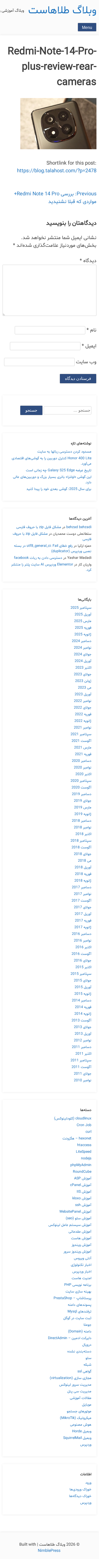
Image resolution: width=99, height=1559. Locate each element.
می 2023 (84, 687)
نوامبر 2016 (82, 940)
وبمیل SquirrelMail (77, 1438)
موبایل (86, 1404)
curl (88, 1131)
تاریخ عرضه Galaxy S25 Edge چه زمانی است (58, 470)
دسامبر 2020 (81, 761)
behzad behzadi (78, 527)
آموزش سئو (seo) (78, 1218)
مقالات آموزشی (80, 1398)
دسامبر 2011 (81, 1047)
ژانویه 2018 (82, 880)
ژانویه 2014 (82, 1013)
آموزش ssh (83, 1205)
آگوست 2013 (81, 1020)
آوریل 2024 (83, 661)
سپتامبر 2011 (81, 1060)
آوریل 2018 (83, 867)
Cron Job (84, 1125)
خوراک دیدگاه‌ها (80, 1496)
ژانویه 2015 (82, 993)
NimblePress (49, 1551)
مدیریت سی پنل (79, 1391)
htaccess (84, 1145)
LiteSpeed (83, 1151)
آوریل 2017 (83, 914)
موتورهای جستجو (79, 1411)
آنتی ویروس (82, 1258)
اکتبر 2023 (83, 667)
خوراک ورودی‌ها (80, 1489)
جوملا (87, 1324)
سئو (88, 1358)
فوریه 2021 (83, 754)
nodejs (86, 1158)
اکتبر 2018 (83, 834)
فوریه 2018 (83, 874)
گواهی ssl (84, 1371)
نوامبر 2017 (82, 894)
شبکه (87, 1364)
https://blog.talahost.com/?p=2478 (56, 171)
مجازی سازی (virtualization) (70, 1378)
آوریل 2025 (83, 614)
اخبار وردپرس (81, 1271)
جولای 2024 (82, 654)
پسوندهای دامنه (79, 1304)
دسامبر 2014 (81, 1000)
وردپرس (85, 1444)
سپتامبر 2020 (81, 780)
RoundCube (82, 1171)
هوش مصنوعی (80, 1424)
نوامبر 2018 (82, 827)
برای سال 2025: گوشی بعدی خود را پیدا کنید (58, 489)
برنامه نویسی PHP (77, 1285)
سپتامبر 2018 (81, 840)
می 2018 (84, 860)
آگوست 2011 (81, 1067)
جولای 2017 (82, 907)
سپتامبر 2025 (81, 607)
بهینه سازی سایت (78, 1291)
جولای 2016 (82, 960)
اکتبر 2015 (83, 967)
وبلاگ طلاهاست (62, 10)
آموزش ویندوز (81, 1245)
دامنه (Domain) (79, 1331)
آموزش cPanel (80, 1185)
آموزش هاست (81, 1238)
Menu (87, 27)
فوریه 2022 (83, 714)
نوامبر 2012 (82, 1040)
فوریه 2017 (83, 920)
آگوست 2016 (81, 954)
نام (91, 330)
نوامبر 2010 (82, 1080)
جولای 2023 (82, 674)
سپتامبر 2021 (81, 734)
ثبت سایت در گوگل (77, 1318)
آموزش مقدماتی (80, 1231)
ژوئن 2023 (83, 681)
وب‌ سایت (86, 362)
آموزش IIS (84, 1191)
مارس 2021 (82, 747)
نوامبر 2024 (82, 647)
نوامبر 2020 (82, 767)
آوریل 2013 (83, 1033)
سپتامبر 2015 (81, 973)
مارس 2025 (82, 621)
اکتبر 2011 (83, 1053)
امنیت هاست (81, 1278)
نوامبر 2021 (82, 727)
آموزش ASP (82, 1178)
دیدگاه (88, 260)
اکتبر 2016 (83, 947)
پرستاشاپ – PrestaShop (72, 1298)
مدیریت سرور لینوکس (75, 1384)
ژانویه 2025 (82, 634)
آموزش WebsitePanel (75, 1211)
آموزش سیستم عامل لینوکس (69, 1225)
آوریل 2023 (83, 694)
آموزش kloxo (81, 1198)
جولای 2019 (82, 800)
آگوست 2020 (81, 787)
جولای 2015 (82, 980)
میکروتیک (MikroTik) (75, 1418)
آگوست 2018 (81, 847)
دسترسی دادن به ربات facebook (38, 558)
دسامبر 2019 (81, 794)
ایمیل (89, 346)
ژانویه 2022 (82, 721)
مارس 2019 (82, 807)
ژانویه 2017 (82, 927)
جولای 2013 (82, 1027)
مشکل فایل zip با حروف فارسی (38, 527)
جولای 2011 (82, 1073)
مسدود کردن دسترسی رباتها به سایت (64, 451)
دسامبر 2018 (81, 820)
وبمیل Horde (81, 1431)
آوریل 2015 (83, 987)
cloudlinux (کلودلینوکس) (72, 1118)
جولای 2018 (82, 854)
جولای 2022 (82, 707)
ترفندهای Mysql (79, 1311)
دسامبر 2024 (81, 641)
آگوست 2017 (81, 900)
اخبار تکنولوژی (81, 1265)
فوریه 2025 (83, 627)
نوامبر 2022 (82, 701)
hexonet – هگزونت (76, 1138)
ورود (88, 1482)
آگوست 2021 (81, 741)
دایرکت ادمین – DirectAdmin (69, 1338)
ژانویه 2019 (82, 814)
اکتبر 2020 (83, 774)
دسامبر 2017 (81, 887)
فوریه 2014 (83, 1007)
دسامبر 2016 (81, 934)
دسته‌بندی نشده (79, 1351)
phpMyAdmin (80, 1165)
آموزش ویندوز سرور (77, 1251)
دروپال (86, 1344)
